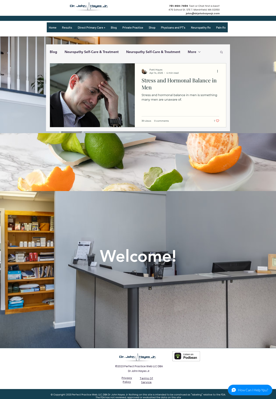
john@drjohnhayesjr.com (203, 13)
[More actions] (218, 71)
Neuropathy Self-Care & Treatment (92, 52)
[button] (221, 52)
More (192, 52)
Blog (53, 52)
